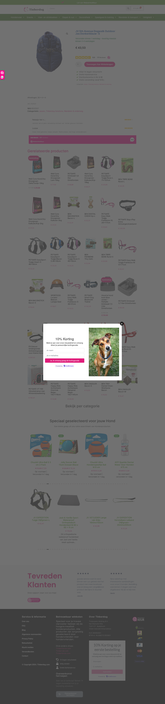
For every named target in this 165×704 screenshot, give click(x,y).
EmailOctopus (69, 366)
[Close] (122, 324)
